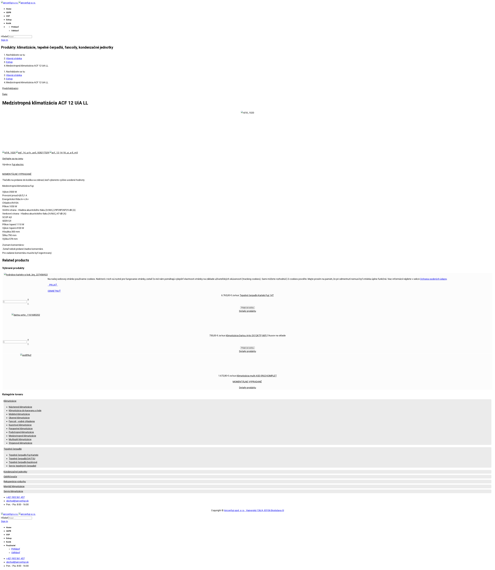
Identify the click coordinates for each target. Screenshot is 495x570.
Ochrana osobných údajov (433, 279)
